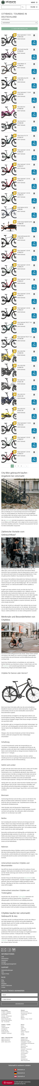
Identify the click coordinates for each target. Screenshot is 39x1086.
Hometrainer (24, 1056)
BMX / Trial (23, 1029)
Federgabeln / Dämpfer (26, 1042)
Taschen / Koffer (24, 1052)
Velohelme (23, 1057)
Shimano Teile (24, 1050)
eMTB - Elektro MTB (6, 1042)
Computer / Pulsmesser (26, 1049)
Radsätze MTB (24, 1039)
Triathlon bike (24, 1014)
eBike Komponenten (25, 1060)
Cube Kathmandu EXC (23, 236)
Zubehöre (6, 666)
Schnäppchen (4, 1029)
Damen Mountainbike (6, 1019)
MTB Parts (23, 1044)
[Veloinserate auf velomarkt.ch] (8, 2)
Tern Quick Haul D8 (22, 49)
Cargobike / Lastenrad (6, 1033)
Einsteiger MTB (4, 1017)
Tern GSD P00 (21, 351)
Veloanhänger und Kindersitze (27, 1043)
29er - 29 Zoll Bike (5, 1021)
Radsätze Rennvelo (25, 1040)
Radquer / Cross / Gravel (26, 1019)
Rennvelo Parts (24, 1046)
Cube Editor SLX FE (22, 78)
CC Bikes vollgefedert (6, 1013)
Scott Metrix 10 (21, 63)
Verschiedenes (24, 1053)
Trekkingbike (21, 896)
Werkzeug (23, 1054)
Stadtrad (3, 1026)
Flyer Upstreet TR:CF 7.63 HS (25, 322)
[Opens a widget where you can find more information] (8, 1083)
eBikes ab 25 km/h (5, 1040)
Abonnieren (19, 1004)
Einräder (23, 1034)
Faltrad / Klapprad (25, 1031)
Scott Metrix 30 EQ (22, 207)
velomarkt (8, 520)
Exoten (22, 1026)
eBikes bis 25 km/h (5, 1039)
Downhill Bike (4, 1014)
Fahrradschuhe (24, 1059)
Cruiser (22, 1033)
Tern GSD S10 (21, 107)
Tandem (22, 1027)
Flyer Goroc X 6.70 (22, 135)
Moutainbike (27, 878)
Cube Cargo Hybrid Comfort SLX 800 (27, 222)
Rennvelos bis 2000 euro (26, 1013)
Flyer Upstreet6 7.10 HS (24, 35)
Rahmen (23, 1017)
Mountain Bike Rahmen (6, 1020)
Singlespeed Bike (5, 1031)
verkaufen (4, 940)
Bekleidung (23, 1047)
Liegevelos (23, 1030)
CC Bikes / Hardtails (6, 1011)
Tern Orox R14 (21, 121)
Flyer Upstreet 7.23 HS (23, 150)
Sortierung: (5, 19)
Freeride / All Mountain (6, 1016)
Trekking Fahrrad (5, 1027)
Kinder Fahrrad (4, 1030)
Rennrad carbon (24, 1011)
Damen (22, 1016)
